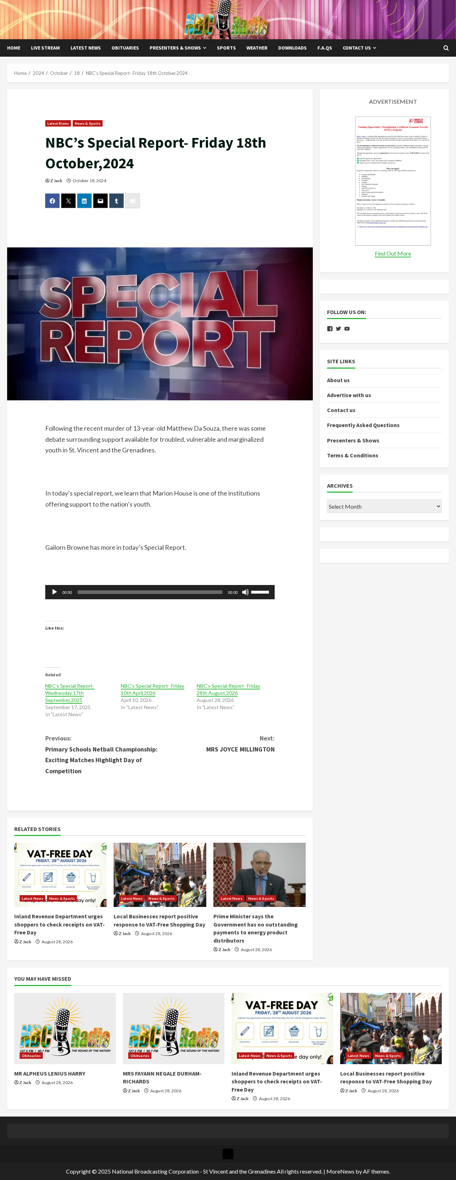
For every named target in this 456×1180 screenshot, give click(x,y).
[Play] (54, 592)
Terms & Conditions (352, 455)
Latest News (86, 48)
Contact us (357, 48)
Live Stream (45, 48)
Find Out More (393, 253)
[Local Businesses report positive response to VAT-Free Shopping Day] (160, 875)
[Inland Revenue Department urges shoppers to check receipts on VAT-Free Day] (60, 875)
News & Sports (87, 123)
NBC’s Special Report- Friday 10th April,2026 (152, 689)
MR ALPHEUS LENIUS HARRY (49, 1073)
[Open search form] (446, 48)
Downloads (292, 48)
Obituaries (125, 48)
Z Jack (56, 180)
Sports (226, 48)
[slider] (261, 591)
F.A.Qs (324, 48)
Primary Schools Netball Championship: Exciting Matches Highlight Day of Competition (101, 754)
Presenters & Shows (175, 48)
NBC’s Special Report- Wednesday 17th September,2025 (69, 693)
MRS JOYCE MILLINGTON (240, 743)
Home (13, 48)
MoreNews (340, 1171)
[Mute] (245, 592)
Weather (257, 48)
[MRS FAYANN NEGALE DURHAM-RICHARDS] (173, 1028)
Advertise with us (349, 395)
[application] (160, 592)
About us (338, 380)
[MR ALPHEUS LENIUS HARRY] (65, 1028)
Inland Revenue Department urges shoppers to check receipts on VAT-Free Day (59, 924)
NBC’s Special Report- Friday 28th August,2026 (228, 689)
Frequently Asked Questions (363, 425)
